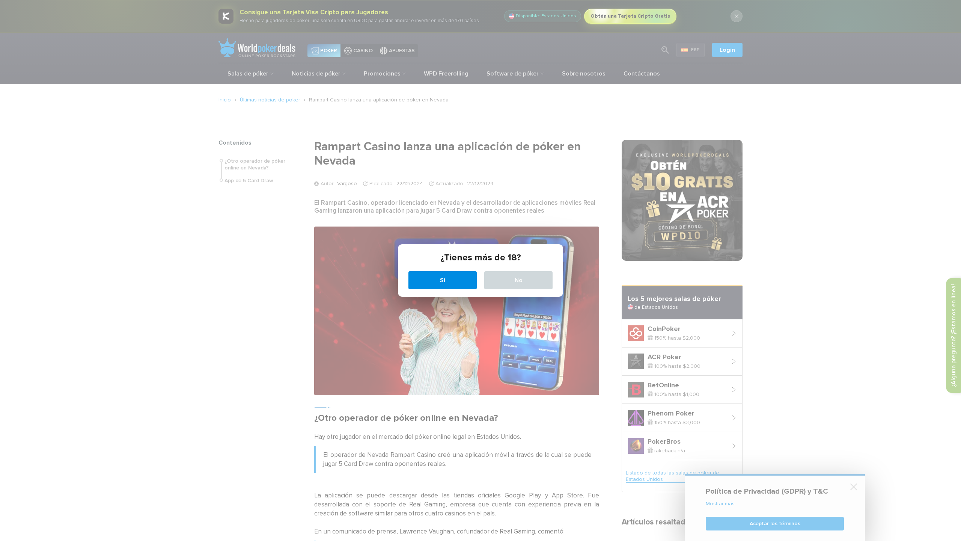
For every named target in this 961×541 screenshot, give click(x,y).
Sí (442, 280)
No (519, 280)
